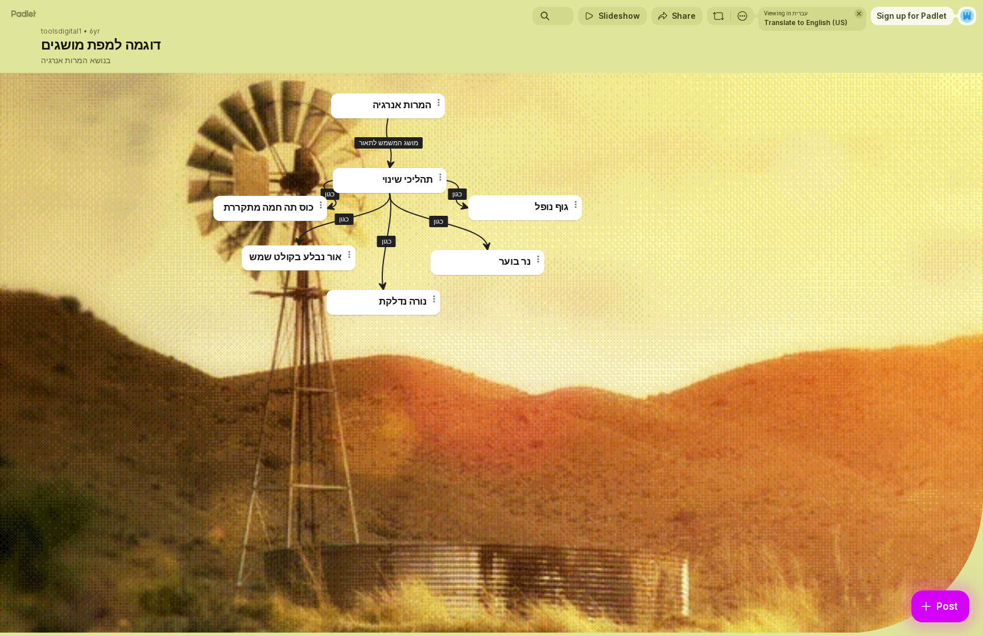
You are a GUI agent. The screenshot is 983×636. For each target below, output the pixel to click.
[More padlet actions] (742, 16)
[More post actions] (321, 205)
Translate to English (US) (806, 22)
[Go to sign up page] (967, 16)
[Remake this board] (718, 16)
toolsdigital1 (61, 31)
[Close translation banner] (859, 13)
